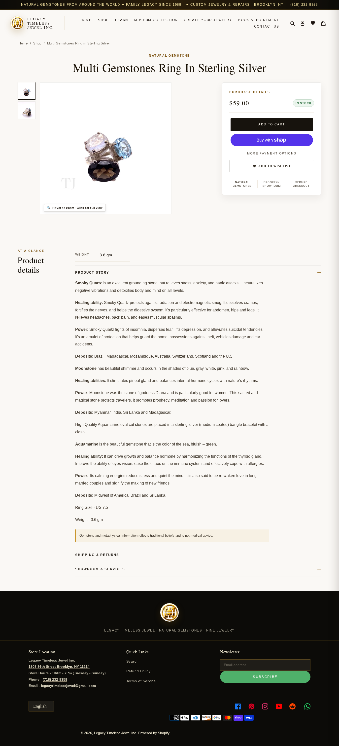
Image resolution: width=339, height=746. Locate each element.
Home (23, 43)
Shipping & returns (97, 555)
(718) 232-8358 (55, 679)
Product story (92, 272)
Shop (37, 43)
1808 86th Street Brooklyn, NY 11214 (59, 667)
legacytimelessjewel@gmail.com (68, 686)
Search (132, 661)
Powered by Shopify (154, 733)
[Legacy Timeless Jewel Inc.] (169, 615)
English (40, 706)
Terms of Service (141, 681)
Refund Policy (138, 671)
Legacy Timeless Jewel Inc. (40, 23)
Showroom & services (100, 569)
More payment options (272, 153)
